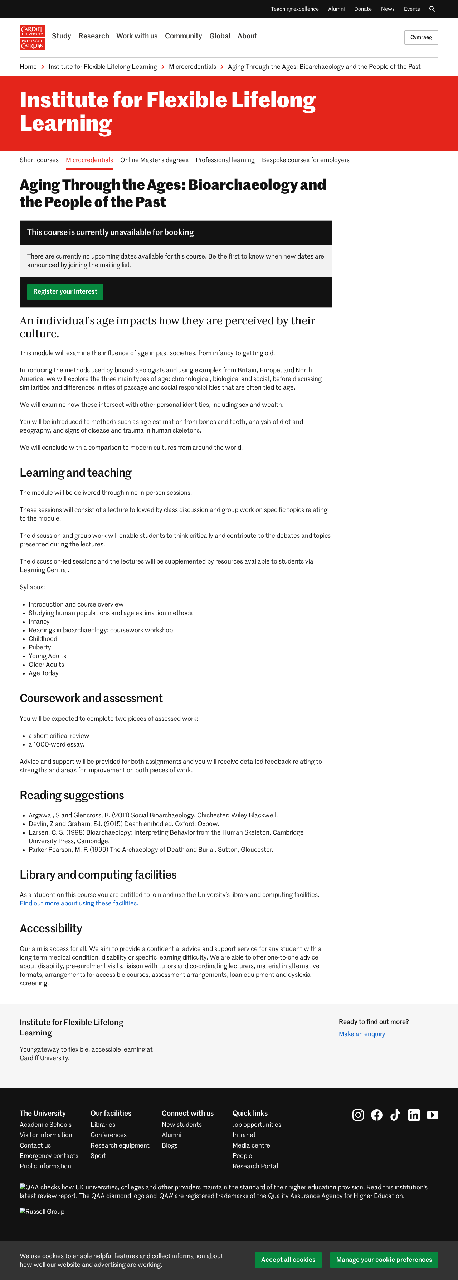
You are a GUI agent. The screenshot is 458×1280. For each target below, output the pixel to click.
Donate (363, 9)
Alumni (336, 9)
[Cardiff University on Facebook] (377, 1115)
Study (61, 36)
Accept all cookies (288, 1260)
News (388, 9)
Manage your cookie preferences (384, 1260)
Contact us (35, 1146)
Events (412, 9)
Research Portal (255, 1166)
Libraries (103, 1125)
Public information (45, 1166)
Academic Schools (46, 1125)
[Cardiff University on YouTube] (432, 1115)
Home (28, 67)
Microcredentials (192, 67)
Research (93, 36)
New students (182, 1125)
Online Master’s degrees (154, 160)
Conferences (109, 1135)
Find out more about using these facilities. (79, 903)
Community (183, 36)
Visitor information (46, 1135)
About (247, 36)
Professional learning (225, 160)
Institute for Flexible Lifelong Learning (103, 67)
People (242, 1156)
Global (219, 36)
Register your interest (65, 292)
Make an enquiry (362, 1034)
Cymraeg (421, 37)
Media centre (251, 1146)
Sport (98, 1156)
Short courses (39, 160)
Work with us (137, 36)
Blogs (169, 1146)
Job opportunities (257, 1125)
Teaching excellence (295, 9)
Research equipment (120, 1146)
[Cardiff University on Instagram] (358, 1115)
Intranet (244, 1135)
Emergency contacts (49, 1156)
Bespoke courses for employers (306, 160)
